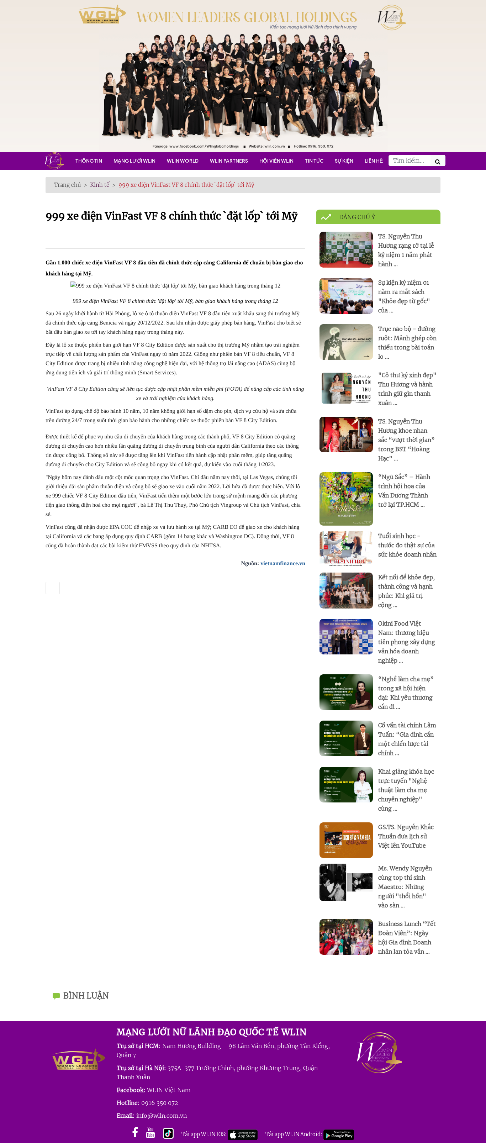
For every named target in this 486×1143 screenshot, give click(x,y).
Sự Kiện (344, 161)
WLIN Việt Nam (169, 1090)
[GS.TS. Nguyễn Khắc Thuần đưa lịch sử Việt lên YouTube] (346, 840)
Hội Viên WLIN (276, 161)
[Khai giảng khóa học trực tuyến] (346, 784)
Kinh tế (99, 184)
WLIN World (183, 161)
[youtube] (150, 1132)
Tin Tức (314, 161)
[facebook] (135, 1132)
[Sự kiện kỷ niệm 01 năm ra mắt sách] (346, 295)
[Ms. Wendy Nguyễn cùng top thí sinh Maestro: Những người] (346, 882)
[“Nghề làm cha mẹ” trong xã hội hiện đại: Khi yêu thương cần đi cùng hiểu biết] (346, 692)
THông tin (88, 161)
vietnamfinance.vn (282, 563)
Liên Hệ (374, 161)
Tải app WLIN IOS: (204, 1134)
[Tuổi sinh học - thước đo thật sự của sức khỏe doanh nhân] (346, 549)
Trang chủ (67, 184)
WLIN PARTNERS (229, 161)
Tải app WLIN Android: (294, 1134)
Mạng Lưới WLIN (134, 161)
